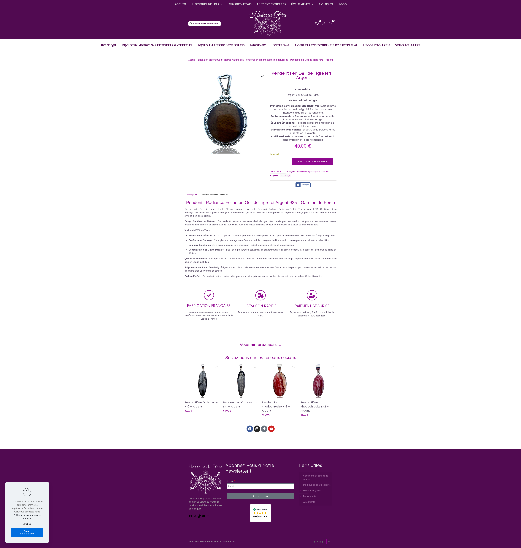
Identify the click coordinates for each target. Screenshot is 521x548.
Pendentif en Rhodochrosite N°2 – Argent (315, 406)
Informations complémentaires (214, 195)
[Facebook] (250, 429)
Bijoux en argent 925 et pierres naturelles (220, 59)
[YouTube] (203, 517)
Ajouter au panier (312, 161)
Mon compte (309, 496)
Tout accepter (27, 532)
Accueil (192, 59)
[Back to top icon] (329, 541)
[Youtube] (271, 429)
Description (192, 195)
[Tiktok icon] (323, 541)
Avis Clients (309, 502)
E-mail (230, 481)
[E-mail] (208, 517)
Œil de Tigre (285, 175)
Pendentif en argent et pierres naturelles (266, 59)
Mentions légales (312, 490)
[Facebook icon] (314, 541)
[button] (260, 513)
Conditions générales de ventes (315, 477)
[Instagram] (257, 429)
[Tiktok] (264, 429)
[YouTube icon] (317, 541)
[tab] (192, 194)
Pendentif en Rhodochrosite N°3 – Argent (276, 406)
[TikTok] (199, 517)
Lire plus (27, 523)
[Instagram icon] (320, 541)
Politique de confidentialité (317, 484)
